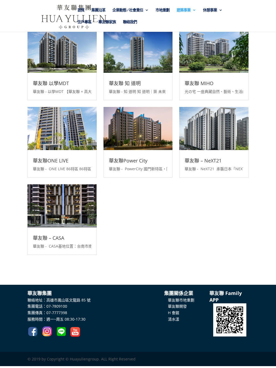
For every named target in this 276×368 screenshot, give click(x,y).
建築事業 (184, 10)
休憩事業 (210, 10)
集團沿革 (98, 10)
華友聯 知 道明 (125, 83)
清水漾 (171, 319)
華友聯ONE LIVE (50, 160)
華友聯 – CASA (48, 238)
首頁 (80, 10)
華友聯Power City (128, 160)
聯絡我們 (130, 22)
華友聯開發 (175, 306)
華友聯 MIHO (199, 83)
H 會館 (171, 312)
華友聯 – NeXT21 (203, 160)
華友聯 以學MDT (51, 83)
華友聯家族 (107, 22)
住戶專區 (84, 22)
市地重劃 (163, 10)
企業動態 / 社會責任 (127, 10)
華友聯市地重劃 (179, 300)
